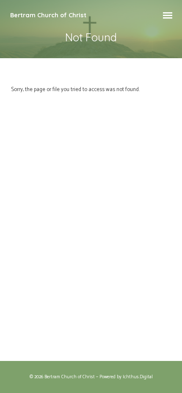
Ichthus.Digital (138, 377)
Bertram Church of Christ (48, 15)
